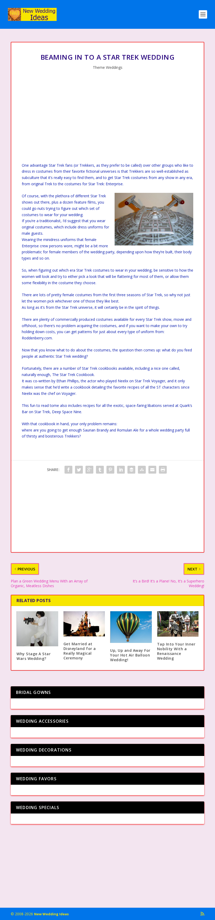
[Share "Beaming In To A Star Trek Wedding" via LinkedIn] (121, 469)
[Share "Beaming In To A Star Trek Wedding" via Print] (163, 469)
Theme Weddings (107, 67)
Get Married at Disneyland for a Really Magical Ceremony (79, 651)
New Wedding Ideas (51, 914)
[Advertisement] (107, 117)
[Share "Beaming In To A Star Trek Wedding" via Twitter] (79, 469)
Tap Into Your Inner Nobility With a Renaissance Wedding (176, 651)
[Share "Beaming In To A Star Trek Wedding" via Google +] (89, 469)
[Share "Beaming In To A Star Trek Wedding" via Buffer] (131, 469)
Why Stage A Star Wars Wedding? (34, 656)
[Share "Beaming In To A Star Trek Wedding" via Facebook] (68, 469)
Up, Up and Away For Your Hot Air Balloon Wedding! (130, 655)
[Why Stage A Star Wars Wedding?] (37, 628)
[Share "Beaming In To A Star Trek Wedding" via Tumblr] (100, 469)
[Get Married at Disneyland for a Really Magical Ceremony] (84, 623)
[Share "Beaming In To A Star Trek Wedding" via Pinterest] (110, 469)
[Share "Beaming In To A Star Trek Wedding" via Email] (152, 469)
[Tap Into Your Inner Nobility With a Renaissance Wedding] (178, 623)
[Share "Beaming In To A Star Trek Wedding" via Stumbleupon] (142, 469)
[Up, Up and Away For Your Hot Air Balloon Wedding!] (131, 627)
